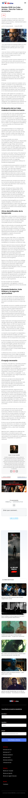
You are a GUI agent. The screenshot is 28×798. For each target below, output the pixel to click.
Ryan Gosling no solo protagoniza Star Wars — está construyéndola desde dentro (14, 610)
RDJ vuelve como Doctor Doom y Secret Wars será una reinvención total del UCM (14, 648)
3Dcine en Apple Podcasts (10, 776)
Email (4, 731)
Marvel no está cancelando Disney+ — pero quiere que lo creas (14, 666)
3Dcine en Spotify (7, 773)
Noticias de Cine (7, 749)
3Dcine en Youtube (8, 771)
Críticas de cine (7, 762)
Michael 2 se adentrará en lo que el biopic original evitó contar (14, 591)
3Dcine (13, 792)
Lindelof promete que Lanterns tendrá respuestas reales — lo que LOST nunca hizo (14, 629)
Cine (3, 15)
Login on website (14, 518)
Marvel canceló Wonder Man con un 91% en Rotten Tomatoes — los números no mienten (14, 685)
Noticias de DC (7, 757)
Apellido (4, 722)
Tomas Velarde (16, 455)
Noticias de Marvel (8, 755)
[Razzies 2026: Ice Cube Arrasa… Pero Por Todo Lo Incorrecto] (14, 35)
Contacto (5, 784)
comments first (18, 502)
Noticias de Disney (8, 760)
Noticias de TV (6, 752)
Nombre (4, 714)
